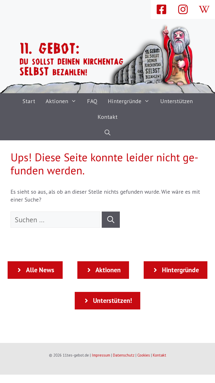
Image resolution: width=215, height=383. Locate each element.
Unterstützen (176, 101)
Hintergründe (124, 101)
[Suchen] (111, 220)
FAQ (92, 101)
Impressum (101, 355)
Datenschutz (124, 355)
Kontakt (107, 116)
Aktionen (57, 101)
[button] (107, 132)
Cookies (143, 355)
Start (29, 101)
